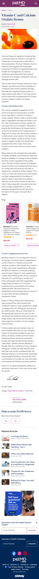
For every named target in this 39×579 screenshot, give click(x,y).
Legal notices (15, 569)
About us (5, 564)
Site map (25, 569)
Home (4, 10)
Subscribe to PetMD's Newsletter (14, 539)
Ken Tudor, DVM (9, 24)
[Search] (35, 3)
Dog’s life (11, 391)
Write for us (14, 564)
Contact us (24, 564)
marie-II (21, 391)
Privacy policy (30, 567)
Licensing (33, 564)
